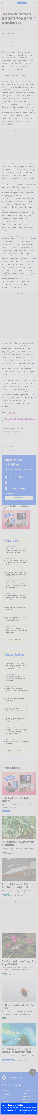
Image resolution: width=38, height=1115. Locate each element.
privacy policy (6, 1110)
